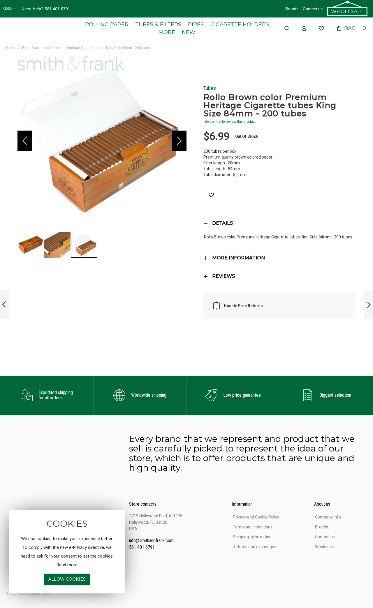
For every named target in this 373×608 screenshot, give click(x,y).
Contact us (313, 8)
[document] (67, 552)
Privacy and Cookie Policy (256, 517)
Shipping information (252, 537)
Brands (291, 8)
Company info (328, 517)
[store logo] (35, 28)
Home (11, 48)
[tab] (279, 223)
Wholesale (324, 546)
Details (222, 223)
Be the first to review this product (230, 122)
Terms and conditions (252, 527)
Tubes (209, 88)
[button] (9, 8)
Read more (67, 564)
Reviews (223, 276)
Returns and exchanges (254, 546)
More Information (238, 258)
